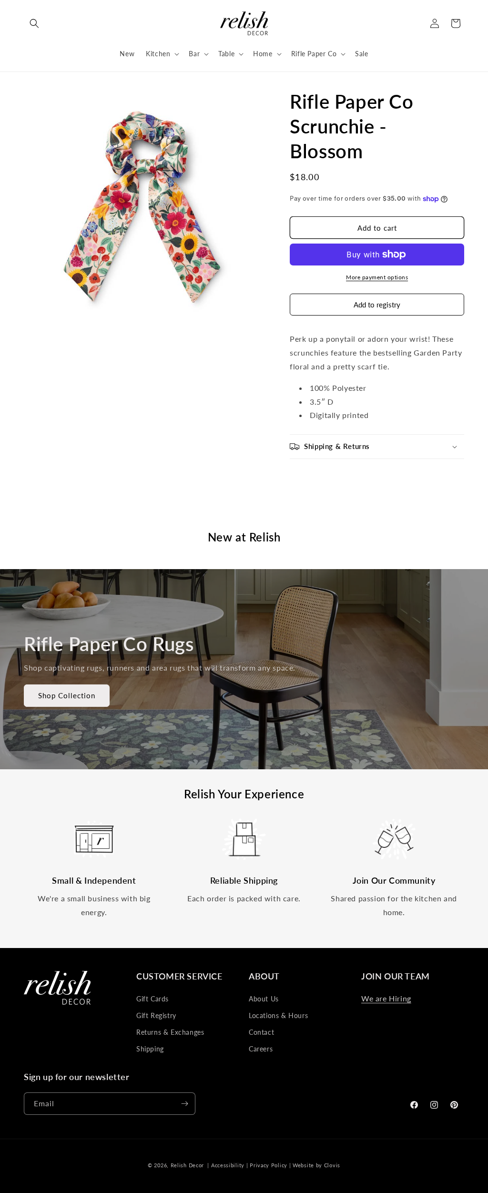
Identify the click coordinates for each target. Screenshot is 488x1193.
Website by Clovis (316, 1165)
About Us (264, 999)
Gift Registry (156, 1015)
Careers (261, 1049)
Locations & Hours (278, 1015)
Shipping (150, 1049)
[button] (34, 23)
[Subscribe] (184, 1103)
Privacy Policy (268, 1165)
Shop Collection (66, 696)
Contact (261, 1032)
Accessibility (227, 1165)
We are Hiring (386, 998)
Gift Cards (152, 999)
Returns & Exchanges (170, 1032)
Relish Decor (187, 1165)
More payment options (377, 277)
